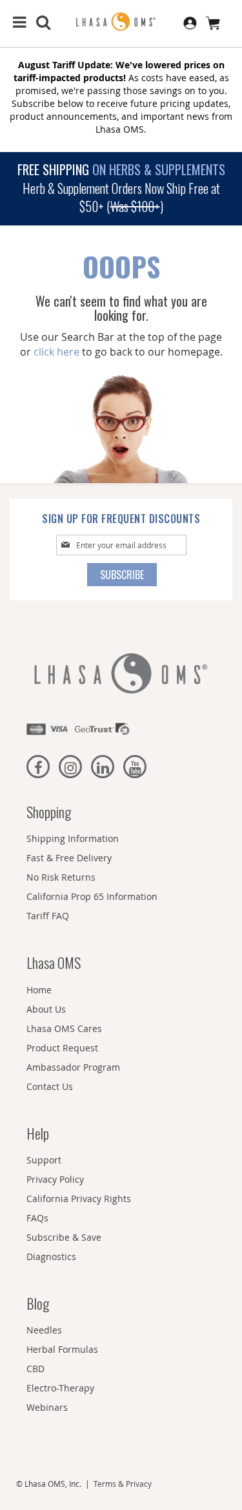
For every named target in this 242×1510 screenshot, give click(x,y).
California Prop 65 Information (91, 896)
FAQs (37, 1218)
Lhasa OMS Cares (64, 1028)
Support (43, 1160)
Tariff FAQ (47, 916)
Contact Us (49, 1086)
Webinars (47, 1407)
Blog (37, 1303)
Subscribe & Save (63, 1237)
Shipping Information (72, 838)
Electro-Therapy (60, 1388)
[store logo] (121, 22)
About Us (46, 1009)
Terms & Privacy (123, 1483)
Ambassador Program (73, 1067)
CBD (35, 1368)
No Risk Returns (61, 877)
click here (56, 352)
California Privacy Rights (78, 1198)
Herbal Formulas (62, 1349)
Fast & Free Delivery (69, 858)
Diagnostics (51, 1256)
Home (39, 990)
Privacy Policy (55, 1179)
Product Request (62, 1048)
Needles (44, 1330)
